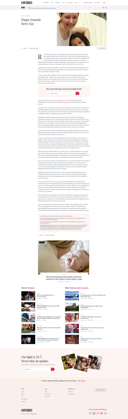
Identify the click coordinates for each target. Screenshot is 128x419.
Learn (52, 2)
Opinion (25, 48)
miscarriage (67, 102)
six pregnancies (59, 100)
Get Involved (69, 2)
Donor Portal (97, 2)
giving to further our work (70, 218)
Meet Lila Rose (71, 394)
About (22, 389)
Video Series (57, 2)
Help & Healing (89, 2)
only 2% (63, 117)
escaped (58, 181)
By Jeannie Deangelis (33, 48)
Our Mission (70, 391)
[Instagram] (106, 7)
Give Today (81, 381)
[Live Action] (26, 2)
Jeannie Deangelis (81, 287)
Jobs (22, 396)
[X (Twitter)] (103, 7)
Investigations (48, 394)
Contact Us (23, 401)
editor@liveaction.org (48, 221)
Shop (76, 2)
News (64, 2)
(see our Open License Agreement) (53, 229)
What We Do (46, 2)
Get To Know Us (71, 389)
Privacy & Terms (33, 413)
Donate (22, 391)
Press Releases (24, 399)
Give (104, 2)
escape (60, 151)
